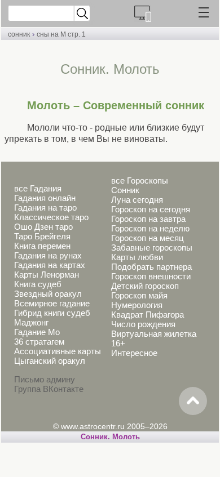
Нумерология (136, 305)
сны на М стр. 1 (61, 34)
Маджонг (31, 322)
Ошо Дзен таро (43, 226)
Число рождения (143, 324)
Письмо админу (44, 379)
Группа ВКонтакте (48, 389)
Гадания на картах (49, 265)
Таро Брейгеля (42, 236)
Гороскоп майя (139, 295)
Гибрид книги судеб (52, 313)
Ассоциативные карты (57, 351)
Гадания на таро (45, 207)
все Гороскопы (139, 180)
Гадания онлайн (45, 198)
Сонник (125, 190)
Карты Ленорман (46, 274)
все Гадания (37, 188)
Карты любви (137, 257)
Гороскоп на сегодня (150, 209)
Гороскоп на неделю (150, 228)
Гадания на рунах (48, 255)
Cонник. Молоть (110, 437)
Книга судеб (37, 284)
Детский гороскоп (145, 286)
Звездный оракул (48, 293)
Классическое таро (51, 217)
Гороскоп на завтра (148, 219)
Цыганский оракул (49, 360)
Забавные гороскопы (151, 247)
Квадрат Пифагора (147, 314)
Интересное (134, 353)
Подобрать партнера (151, 266)
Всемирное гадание (52, 303)
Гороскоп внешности (151, 276)
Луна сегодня (137, 199)
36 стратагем (39, 341)
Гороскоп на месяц (147, 238)
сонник (19, 34)
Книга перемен (42, 246)
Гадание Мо (37, 332)
